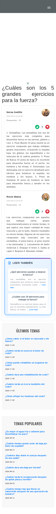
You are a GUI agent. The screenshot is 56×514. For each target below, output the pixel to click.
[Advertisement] (28, 46)
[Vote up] (37, 127)
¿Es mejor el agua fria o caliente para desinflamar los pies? (25, 432)
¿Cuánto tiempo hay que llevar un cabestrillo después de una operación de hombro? (26, 491)
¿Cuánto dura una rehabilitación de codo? (27, 374)
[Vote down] (47, 127)
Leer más (33, 310)
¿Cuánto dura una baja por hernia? (23, 467)
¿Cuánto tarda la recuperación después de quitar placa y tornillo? (26, 478)
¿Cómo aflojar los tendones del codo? (25, 396)
